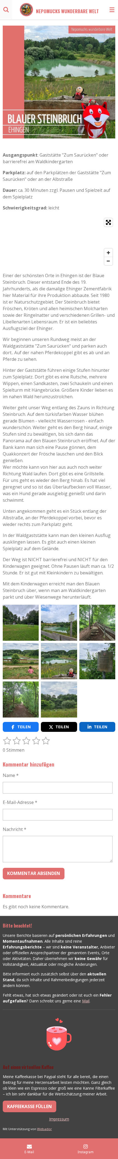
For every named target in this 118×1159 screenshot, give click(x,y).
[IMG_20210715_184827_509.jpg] (59, 699)
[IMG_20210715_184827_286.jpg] (97, 661)
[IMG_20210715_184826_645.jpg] (21, 623)
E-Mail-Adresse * (20, 802)
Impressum (59, 1119)
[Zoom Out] (108, 261)
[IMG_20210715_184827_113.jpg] (21, 661)
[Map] (59, 242)
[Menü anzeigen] (112, 9)
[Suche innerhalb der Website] (6, 9)
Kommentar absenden (33, 873)
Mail (85, 1000)
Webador (44, 1129)
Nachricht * (14, 829)
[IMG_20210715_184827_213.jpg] (59, 661)
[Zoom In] (108, 253)
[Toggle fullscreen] (108, 222)
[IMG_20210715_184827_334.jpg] (21, 699)
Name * (11, 775)
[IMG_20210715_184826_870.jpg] (59, 623)
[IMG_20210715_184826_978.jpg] (97, 623)
